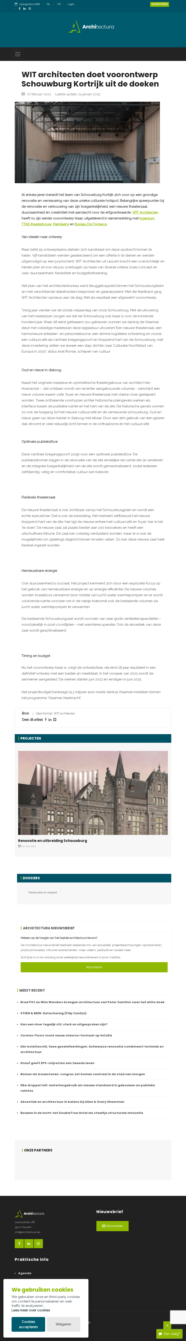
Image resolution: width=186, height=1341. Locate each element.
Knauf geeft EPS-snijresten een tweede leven (57, 1063)
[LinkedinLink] (25, 9)
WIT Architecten (145, 212)
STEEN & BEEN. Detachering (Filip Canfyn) (53, 1013)
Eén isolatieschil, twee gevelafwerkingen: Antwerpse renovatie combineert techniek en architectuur (92, 1049)
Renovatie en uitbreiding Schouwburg (52, 840)
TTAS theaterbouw (36, 224)
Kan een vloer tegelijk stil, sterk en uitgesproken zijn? (64, 1024)
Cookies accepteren (28, 1324)
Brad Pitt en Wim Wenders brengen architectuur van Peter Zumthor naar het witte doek (92, 1002)
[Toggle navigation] (17, 54)
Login (71, 4)
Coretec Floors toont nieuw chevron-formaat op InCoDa (66, 1035)
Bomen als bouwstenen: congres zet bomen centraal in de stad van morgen (82, 1074)
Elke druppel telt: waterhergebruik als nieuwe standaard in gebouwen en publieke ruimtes (87, 1088)
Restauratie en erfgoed (43, 892)
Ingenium (147, 218)
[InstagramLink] (31, 9)
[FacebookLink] (21, 9)
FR (59, 4)
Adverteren (159, 4)
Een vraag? (172, 1334)
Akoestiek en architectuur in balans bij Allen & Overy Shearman (72, 1102)
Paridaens (61, 224)
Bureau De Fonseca (91, 224)
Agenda (24, 1273)
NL (48, 4)
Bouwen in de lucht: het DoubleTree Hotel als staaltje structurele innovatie (81, 1113)
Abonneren (94, 967)
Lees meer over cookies (31, 1310)
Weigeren (63, 1324)
